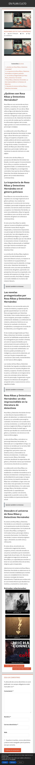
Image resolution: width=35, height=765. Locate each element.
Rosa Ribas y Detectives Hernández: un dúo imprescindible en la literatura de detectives (16, 82)
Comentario (8, 691)
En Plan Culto (17, 3)
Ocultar (21, 63)
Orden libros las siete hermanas (14, 666)
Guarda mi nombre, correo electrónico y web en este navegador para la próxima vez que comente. (17, 742)
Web (5, 732)
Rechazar (13, 762)
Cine (23, 33)
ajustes (13, 759)
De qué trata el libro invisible (21, 669)
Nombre (7, 717)
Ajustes (20, 762)
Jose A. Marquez (13, 33)
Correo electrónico (11, 724)
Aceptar (5, 762)
